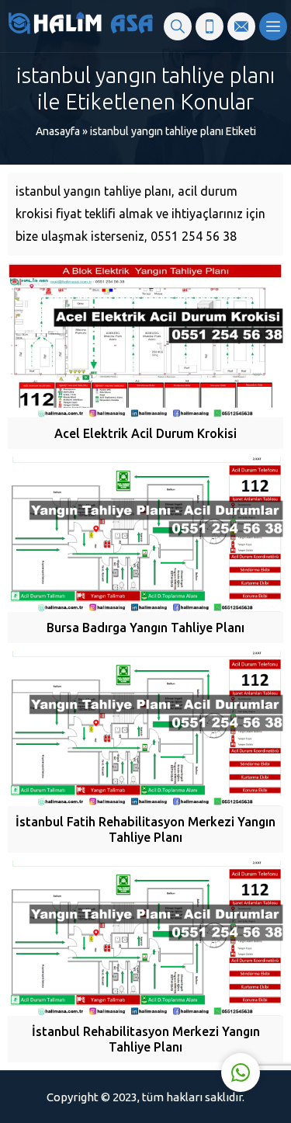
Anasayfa (58, 131)
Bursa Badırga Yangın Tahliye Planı (145, 628)
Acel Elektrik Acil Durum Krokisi (145, 433)
